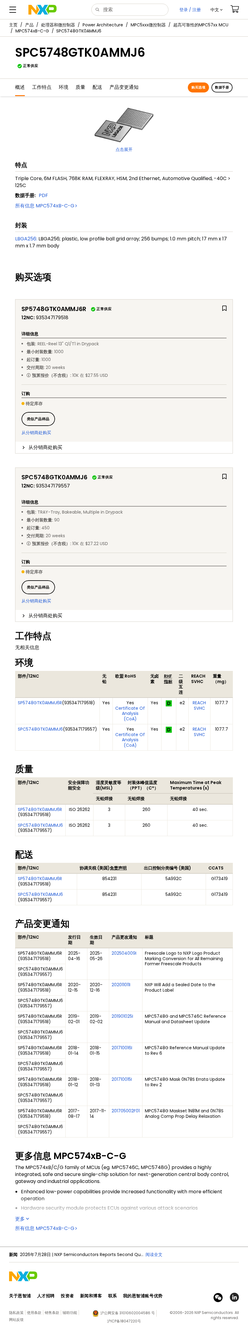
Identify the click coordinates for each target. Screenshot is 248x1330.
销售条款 (52, 1312)
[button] (216, 10)
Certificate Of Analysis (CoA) (130, 713)
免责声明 (118, 868)
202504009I (124, 953)
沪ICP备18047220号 (124, 1321)
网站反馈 (16, 1319)
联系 (112, 1296)
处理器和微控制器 (58, 25)
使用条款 (34, 1312)
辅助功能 (70, 1312)
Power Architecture (103, 25)
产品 (29, 25)
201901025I (122, 1016)
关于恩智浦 (20, 1296)
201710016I (122, 1048)
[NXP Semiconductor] (42, 9)
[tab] (124, 447)
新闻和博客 (91, 1296)
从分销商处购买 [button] (45, 447)
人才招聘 (46, 1296)
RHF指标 (168, 679)
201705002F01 (126, 1111)
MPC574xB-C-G (32, 31)
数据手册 (222, 87)
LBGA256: (26, 238)
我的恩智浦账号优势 (143, 1296)
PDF (43, 195)
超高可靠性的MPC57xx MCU (200, 25)
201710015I (122, 1079)
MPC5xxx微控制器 (148, 25)
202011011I (121, 985)
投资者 (67, 1296)
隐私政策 (16, 1312)
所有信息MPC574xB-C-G (44, 205)
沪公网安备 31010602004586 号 (127, 1312)
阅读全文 (153, 1254)
